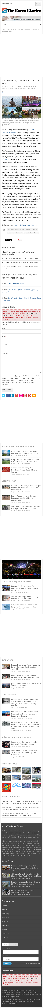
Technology (5, 914)
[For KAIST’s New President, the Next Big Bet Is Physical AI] (16, 777)
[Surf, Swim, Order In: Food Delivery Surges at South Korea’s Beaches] (6, 607)
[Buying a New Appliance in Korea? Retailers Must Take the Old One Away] (6, 676)
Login (5, 944)
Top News (9, 88)
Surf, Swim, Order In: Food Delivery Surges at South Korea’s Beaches (24, 606)
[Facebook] (8, 395)
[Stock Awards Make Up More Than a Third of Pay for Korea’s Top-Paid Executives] (6, 752)
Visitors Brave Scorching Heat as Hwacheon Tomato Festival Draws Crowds (24, 470)
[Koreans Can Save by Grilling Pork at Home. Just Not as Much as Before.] (6, 770)
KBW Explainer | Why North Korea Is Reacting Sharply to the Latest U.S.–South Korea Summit (25, 714)
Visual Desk (5, 918)
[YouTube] (25, 395)
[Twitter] (3, 395)
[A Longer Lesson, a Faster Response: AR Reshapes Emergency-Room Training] (36, 786)
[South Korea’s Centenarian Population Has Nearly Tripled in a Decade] (6, 744)
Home (3, 29)
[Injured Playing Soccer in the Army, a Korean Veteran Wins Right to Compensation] (6, 497)
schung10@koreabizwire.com (25, 225)
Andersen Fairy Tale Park (16, 230)
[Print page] (21, 92)
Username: (6, 949)
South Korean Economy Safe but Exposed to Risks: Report (20, 263)
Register (14, 944)
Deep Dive (5, 922)
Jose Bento (5, 813)
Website (4, 345)
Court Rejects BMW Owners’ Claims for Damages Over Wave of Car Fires (25, 507)
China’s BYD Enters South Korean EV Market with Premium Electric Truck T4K (21, 802)
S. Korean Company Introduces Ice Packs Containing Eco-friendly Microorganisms (21, 808)
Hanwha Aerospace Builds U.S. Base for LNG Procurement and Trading (26, 883)
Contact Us (5, 934)
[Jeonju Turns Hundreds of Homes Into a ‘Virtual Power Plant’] (6, 685)
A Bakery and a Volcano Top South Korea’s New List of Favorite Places (24, 452)
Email (4, 337)
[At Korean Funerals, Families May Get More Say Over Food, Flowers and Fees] (16, 769)
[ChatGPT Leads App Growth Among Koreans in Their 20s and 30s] (6, 598)
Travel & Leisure (18, 88)
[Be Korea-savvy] (21, 10)
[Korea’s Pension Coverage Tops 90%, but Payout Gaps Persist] (6, 778)
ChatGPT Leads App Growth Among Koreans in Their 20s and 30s (24, 597)
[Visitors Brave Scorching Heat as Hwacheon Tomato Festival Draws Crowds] (6, 469)
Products (4, 930)
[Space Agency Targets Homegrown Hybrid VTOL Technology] (36, 778)
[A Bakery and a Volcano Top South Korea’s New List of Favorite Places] (6, 453)
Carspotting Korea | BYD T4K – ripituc (14, 801)
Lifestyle (9, 29)
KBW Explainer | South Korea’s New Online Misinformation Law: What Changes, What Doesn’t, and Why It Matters (24, 702)
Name (4, 328)
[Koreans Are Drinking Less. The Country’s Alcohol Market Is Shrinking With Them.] (6, 588)
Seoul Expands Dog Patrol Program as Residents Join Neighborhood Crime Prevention (19, 814)
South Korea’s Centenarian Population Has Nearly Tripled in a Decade (25, 743)
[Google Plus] (16, 395)
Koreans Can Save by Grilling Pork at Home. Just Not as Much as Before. (24, 867)
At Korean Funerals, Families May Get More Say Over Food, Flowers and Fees (26, 875)
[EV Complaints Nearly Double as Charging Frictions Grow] (36, 770)
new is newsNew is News (16, 283)
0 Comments (26, 455)
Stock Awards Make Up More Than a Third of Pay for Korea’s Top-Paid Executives (25, 753)
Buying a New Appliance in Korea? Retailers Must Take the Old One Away (25, 676)
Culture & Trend (18, 29)
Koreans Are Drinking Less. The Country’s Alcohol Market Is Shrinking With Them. (25, 588)
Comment (5, 353)
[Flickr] (21, 395)
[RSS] (34, 395)
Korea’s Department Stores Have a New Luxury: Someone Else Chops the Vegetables (26, 667)
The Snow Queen (33, 233)
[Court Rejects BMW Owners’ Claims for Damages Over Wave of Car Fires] (6, 507)
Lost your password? (33, 963)
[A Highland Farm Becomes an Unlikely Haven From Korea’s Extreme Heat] (6, 461)
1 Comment (28, 730)
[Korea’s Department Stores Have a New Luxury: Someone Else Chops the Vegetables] (6, 666)
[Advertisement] (21, 55)
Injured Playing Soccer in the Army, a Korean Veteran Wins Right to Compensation (24, 498)
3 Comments (31, 88)
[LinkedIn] (12, 395)
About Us (5, 938)
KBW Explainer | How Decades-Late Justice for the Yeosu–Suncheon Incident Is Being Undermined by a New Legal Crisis (26, 725)
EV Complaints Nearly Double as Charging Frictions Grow (23, 891)
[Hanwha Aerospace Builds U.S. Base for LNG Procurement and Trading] (26, 770)
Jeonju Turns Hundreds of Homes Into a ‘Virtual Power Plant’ (26, 685)
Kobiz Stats (5, 926)
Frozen (28, 230)
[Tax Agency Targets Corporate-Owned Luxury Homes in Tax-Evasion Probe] (26, 777)
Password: (6, 956)
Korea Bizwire (25, 86)
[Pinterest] (29, 395)
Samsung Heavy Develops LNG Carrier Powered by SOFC (20, 258)
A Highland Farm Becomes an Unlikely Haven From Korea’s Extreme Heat (25, 460)
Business (4, 906)
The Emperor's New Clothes (17, 233)
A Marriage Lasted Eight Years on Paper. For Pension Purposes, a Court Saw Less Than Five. (26, 487)
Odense (4, 159)
